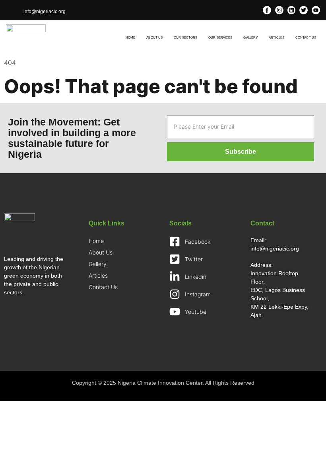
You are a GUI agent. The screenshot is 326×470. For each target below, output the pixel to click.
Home (130, 37)
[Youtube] (316, 10)
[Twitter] (303, 10)
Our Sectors (185, 37)
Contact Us (305, 37)
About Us (154, 37)
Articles (276, 37)
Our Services (220, 37)
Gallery (250, 37)
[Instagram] (279, 10)
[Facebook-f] (267, 10)
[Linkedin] (291, 10)
